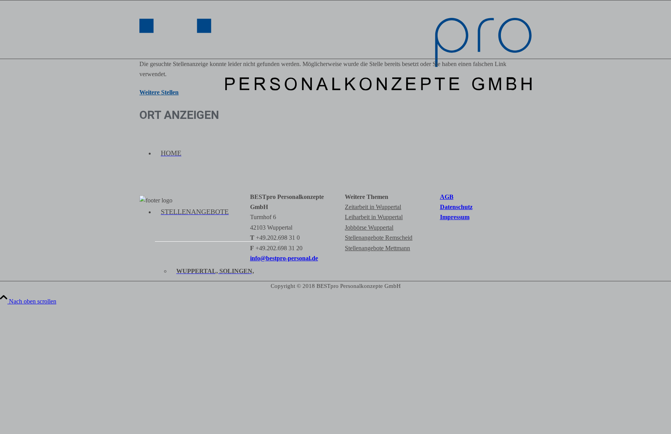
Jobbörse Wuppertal (369, 227)
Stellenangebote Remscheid (378, 237)
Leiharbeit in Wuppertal (374, 217)
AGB (447, 196)
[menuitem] (343, 153)
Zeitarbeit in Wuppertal (373, 207)
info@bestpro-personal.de (284, 258)
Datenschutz (456, 207)
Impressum (454, 217)
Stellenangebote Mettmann (377, 248)
